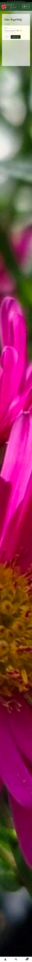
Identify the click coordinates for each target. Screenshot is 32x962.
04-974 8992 (11, 1)
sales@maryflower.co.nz (20, 1)
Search (16, 959)
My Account (5, 959)
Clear (20, 30)
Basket (24, 958)
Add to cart (16, 37)
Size (5, 27)
